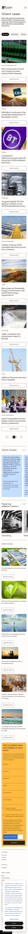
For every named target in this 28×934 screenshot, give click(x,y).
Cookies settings (14, 919)
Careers (4, 859)
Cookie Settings (6, 932)
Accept (14, 923)
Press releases (6, 878)
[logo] (7, 8)
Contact (4, 857)
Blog (3, 875)
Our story (4, 855)
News (3, 880)
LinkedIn (4, 867)
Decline (14, 927)
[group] (12, 523)
